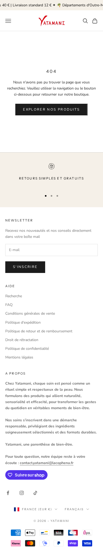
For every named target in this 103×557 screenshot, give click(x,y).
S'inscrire (25, 267)
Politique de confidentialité (27, 348)
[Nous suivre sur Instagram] (21, 492)
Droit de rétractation (21, 339)
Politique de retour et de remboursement (38, 331)
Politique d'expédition (23, 322)
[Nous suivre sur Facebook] (8, 492)
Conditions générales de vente (30, 313)
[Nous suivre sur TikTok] (35, 492)
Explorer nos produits (51, 109)
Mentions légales (19, 357)
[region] (51, 175)
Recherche (13, 296)
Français (74, 509)
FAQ (9, 304)
